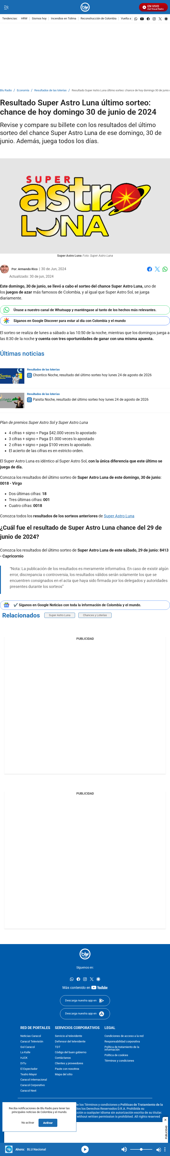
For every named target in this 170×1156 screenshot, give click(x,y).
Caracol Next (28, 1090)
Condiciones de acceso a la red (123, 1036)
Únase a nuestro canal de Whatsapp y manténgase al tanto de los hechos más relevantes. (85, 310)
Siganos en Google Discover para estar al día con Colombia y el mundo (70, 321)
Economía (23, 90)
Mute (124, 1149)
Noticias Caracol (30, 1036)
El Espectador (28, 1069)
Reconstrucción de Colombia (98, 18)
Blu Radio (6, 90)
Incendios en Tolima (63, 18)
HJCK (23, 1058)
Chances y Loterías (95, 615)
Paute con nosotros (67, 1069)
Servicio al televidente (68, 1036)
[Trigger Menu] (6, 7)
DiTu (23, 1063)
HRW (24, 18)
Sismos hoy (39, 18)
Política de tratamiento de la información (121, 1048)
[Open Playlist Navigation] (165, 1149)
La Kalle (25, 1052)
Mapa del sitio (63, 1074)
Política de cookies (116, 1055)
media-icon (85, 1149)
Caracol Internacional (33, 1080)
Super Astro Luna (119, 516)
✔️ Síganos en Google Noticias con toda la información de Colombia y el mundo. (77, 605)
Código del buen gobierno (70, 1052)
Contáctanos (63, 1058)
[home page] (85, 7)
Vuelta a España (131, 18)
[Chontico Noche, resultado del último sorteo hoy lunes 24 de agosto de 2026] (12, 376)
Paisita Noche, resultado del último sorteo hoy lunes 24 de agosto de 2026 (91, 399)
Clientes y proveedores (69, 1063)
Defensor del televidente (70, 1041)
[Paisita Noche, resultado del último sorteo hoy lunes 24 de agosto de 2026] (12, 400)
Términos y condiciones (119, 1060)
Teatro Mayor (28, 1074)
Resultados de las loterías (50, 90)
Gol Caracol (27, 1047)
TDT (57, 1047)
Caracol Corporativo (32, 1085)
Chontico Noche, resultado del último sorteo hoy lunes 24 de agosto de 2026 (92, 375)
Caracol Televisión (31, 1041)
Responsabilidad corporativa (122, 1041)
